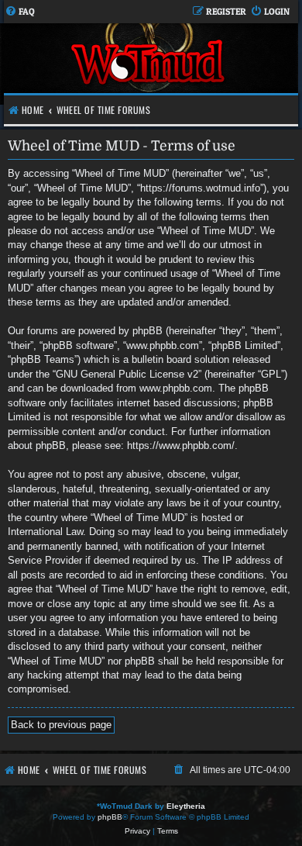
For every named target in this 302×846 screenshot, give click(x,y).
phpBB (110, 817)
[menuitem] (20, 12)
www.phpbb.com (175, 388)
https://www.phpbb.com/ (181, 445)
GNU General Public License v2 (127, 374)
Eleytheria (185, 806)
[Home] (149, 64)
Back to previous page (61, 724)
